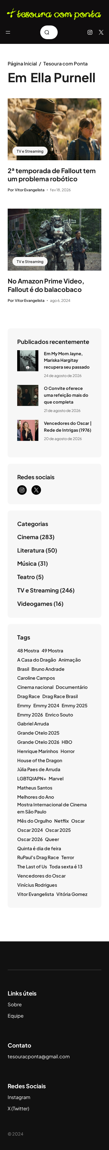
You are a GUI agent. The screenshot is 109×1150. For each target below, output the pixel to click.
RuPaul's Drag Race (38, 857)
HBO (67, 742)
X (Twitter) (18, 1108)
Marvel (56, 778)
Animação (69, 660)
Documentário (72, 687)
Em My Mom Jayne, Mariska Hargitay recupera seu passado (67, 360)
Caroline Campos (36, 678)
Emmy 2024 (46, 705)
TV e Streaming (30, 151)
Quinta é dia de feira (39, 848)
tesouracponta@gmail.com (39, 1056)
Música (27, 563)
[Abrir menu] (8, 32)
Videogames (34, 603)
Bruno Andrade (48, 669)
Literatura (30, 550)
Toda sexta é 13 (66, 866)
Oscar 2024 (30, 830)
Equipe (16, 1016)
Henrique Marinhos (37, 751)
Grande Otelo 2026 (38, 742)
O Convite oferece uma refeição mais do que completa (66, 395)
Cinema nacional (35, 687)
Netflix (61, 821)
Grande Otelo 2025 (38, 733)
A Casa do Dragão (36, 660)
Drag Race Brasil (60, 696)
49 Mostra (52, 650)
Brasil (23, 669)
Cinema (28, 536)
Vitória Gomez (71, 894)
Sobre (15, 1004)
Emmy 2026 (30, 715)
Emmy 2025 (75, 705)
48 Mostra (28, 650)
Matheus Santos (34, 788)
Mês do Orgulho (34, 821)
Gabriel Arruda (33, 723)
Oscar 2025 (58, 830)
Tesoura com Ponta (65, 63)
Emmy (24, 705)
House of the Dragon (39, 760)
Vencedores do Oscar (41, 876)
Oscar (78, 821)
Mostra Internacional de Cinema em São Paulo (52, 808)
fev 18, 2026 (60, 189)
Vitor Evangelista (35, 894)
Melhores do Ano (35, 797)
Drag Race (28, 696)
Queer (52, 839)
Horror (68, 751)
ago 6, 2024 (60, 300)
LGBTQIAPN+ (31, 778)
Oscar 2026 (30, 839)
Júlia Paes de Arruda (38, 769)
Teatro (26, 576)
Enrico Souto (59, 715)
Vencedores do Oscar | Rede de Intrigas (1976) (68, 426)
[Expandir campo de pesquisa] (49, 32)
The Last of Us (32, 866)
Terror (67, 857)
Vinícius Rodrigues (37, 885)
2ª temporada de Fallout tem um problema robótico (52, 175)
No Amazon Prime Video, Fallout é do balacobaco (46, 285)
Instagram (19, 1097)
